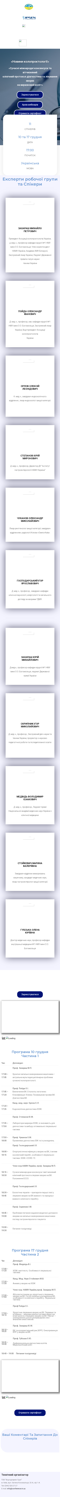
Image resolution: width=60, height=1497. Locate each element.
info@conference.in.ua (16, 1489)
